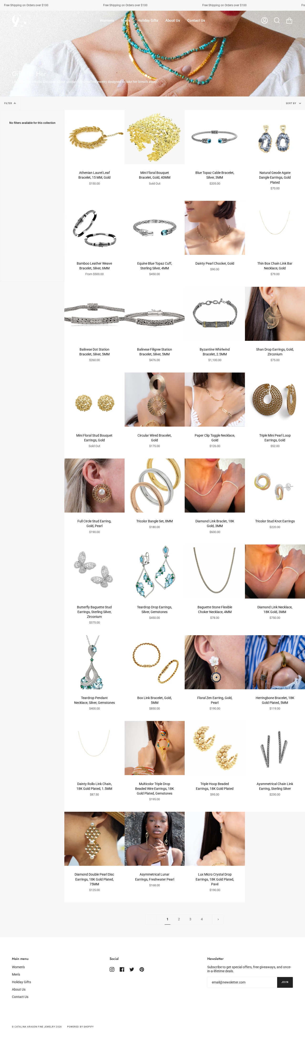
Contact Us (20, 997)
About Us (18, 990)
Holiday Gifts (21, 982)
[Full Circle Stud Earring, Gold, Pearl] (94, 486)
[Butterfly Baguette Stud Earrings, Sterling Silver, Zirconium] (94, 571)
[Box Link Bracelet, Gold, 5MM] (155, 662)
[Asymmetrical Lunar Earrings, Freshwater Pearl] (155, 839)
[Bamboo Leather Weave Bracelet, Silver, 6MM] (94, 228)
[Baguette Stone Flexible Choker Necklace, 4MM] (215, 571)
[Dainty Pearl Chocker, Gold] (215, 228)
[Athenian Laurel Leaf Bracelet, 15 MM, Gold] (94, 137)
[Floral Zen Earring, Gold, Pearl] (215, 662)
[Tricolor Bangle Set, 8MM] (155, 486)
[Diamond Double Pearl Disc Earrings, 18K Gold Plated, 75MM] (94, 839)
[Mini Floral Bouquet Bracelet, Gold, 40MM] (155, 137)
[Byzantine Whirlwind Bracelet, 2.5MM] (215, 314)
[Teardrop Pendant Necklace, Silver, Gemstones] (94, 662)
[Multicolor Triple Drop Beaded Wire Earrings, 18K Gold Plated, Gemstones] (155, 748)
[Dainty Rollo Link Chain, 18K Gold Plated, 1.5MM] (94, 748)
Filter (8, 103)
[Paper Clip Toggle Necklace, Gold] (215, 400)
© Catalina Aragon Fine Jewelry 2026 (37, 1027)
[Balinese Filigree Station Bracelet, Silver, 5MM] (155, 314)
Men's (16, 974)
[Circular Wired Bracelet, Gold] (155, 400)
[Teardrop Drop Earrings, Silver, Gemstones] (155, 571)
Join (285, 982)
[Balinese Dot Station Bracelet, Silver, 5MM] (94, 314)
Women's (18, 967)
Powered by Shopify (80, 1027)
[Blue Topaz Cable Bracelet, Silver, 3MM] (215, 137)
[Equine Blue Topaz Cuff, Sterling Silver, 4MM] (155, 228)
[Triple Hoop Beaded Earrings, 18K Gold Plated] (215, 748)
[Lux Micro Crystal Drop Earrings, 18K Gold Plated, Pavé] (215, 839)
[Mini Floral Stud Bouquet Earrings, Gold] (94, 400)
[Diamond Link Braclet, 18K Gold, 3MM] (215, 486)
